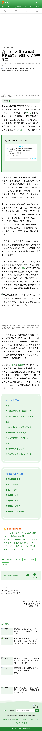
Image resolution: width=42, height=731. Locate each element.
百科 (31, 6)
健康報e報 (10, 711)
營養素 (21, 364)
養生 (9, 6)
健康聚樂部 (15, 719)
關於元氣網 (6, 719)
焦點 (3, 6)
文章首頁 (17, 723)
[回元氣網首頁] (7, 2)
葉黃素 (13, 364)
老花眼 (29, 112)
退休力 (37, 719)
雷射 (24, 268)
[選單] (39, 2)
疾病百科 (30, 719)
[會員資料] (36, 2)
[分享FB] (5, 10)
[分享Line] (16, 10)
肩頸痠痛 (20, 129)
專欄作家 (24, 723)
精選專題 (23, 719)
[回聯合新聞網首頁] (2, 2)
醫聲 (12, 48)
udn (2, 48)
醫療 (25, 6)
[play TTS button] (10, 101)
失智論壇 (17, 6)
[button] (39, 7)
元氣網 (7, 48)
